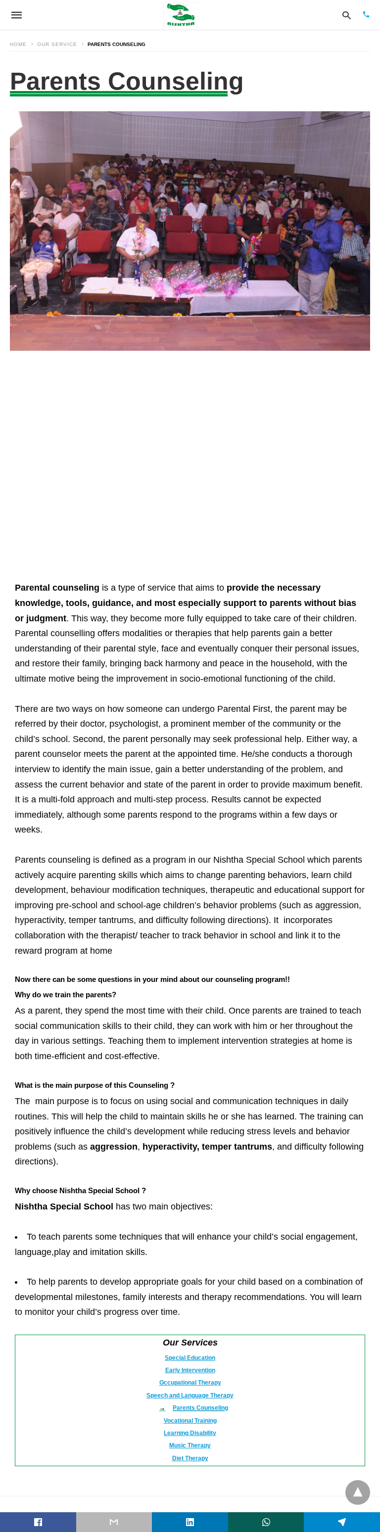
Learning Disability (190, 1433)
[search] (346, 15)
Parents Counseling (200, 1407)
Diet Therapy (190, 1458)
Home (18, 44)
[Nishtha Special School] (180, 15)
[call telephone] (366, 15)
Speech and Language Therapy (190, 1395)
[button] (190, 230)
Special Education (190, 1357)
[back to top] (357, 1492)
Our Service (57, 44)
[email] (114, 1522)
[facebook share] (38, 1522)
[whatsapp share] (266, 1522)
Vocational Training (190, 1420)
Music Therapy (190, 1445)
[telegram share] (342, 1522)
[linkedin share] (190, 1522)
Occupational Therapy (190, 1382)
